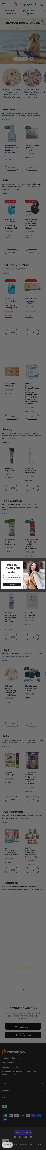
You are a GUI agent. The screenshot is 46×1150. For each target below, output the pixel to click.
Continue (12, 584)
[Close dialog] (43, 562)
